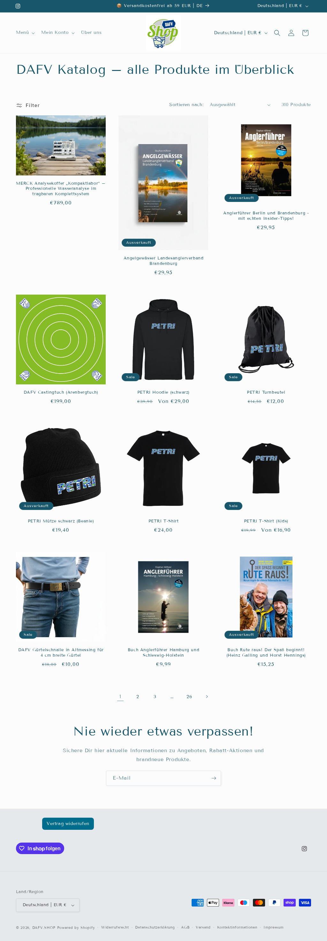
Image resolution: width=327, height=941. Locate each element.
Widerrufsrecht (115, 927)
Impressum (273, 927)
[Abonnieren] (214, 778)
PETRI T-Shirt (163, 521)
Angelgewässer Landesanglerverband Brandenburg (164, 261)
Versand (203, 927)
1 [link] (120, 696)
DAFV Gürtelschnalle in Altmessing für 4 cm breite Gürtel (61, 652)
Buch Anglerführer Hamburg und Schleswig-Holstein (163, 652)
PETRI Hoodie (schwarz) (163, 392)
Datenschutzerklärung (155, 927)
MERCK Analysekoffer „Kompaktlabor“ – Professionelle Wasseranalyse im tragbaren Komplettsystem (61, 189)
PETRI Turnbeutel (266, 392)
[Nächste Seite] (207, 697)
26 (189, 696)
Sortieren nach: (186, 104)
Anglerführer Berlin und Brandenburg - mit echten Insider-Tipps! (266, 216)
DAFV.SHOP (44, 927)
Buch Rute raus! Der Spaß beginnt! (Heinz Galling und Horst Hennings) (266, 652)
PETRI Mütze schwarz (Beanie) (61, 521)
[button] (24, 32)
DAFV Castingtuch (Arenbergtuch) (61, 392)
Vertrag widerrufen (68, 823)
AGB (185, 927)
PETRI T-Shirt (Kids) (266, 521)
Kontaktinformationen (237, 927)
